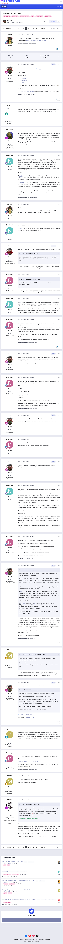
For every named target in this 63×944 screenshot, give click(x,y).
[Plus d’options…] (58, 35)
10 (33, 28)
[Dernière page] (48, 28)
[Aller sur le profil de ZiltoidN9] (9, 135)
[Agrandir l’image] (39, 69)
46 (53, 899)
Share (45, 21)
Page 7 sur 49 (54, 28)
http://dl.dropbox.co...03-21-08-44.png (28, 761)
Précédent (8, 28)
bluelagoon (7, 891)
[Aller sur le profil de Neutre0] (9, 161)
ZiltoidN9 (9, 130)
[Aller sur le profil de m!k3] (4, 21)
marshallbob (7, 863)
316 (10, 144)
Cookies (47, 939)
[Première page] (3, 28)
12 (38, 28)
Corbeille (20, 22)
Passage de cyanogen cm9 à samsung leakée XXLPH (16, 890)
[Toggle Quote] (20, 253)
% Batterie (24, 82)
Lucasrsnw (7, 901)
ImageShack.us (30, 717)
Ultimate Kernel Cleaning (27, 91)
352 (10, 814)
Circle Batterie (25, 80)
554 (10, 743)
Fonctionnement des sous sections (13, 920)
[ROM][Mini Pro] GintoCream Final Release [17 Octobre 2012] (20, 899)
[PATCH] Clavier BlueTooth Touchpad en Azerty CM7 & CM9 (18, 880)
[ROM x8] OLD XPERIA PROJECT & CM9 (12, 862)
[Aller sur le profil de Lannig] (59, 881)
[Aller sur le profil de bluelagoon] (59, 890)
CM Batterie (24, 78)
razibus (9, 800)
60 (10, 120)
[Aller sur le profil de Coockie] (59, 900)
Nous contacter (40, 939)
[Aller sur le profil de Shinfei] (9, 40)
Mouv (9, 650)
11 (36, 28)
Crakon (9, 106)
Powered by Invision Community (31, 941)
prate (20, 159)
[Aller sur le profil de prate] (9, 734)
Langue (15, 939)
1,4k (10, 288)
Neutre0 (9, 155)
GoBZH (6, 882)
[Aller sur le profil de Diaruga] (9, 280)
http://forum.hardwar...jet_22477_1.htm (36, 40)
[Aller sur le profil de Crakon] (9, 111)
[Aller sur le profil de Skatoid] (59, 862)
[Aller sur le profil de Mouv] (9, 655)
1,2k (10, 49)
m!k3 (11, 20)
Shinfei (9, 35)
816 (10, 78)
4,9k (10, 169)
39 (10, 664)
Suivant (43, 28)
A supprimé (5, 871)
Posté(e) (23, 34)
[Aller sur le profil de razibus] (9, 805)
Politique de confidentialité (27, 939)
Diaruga (9, 274)
